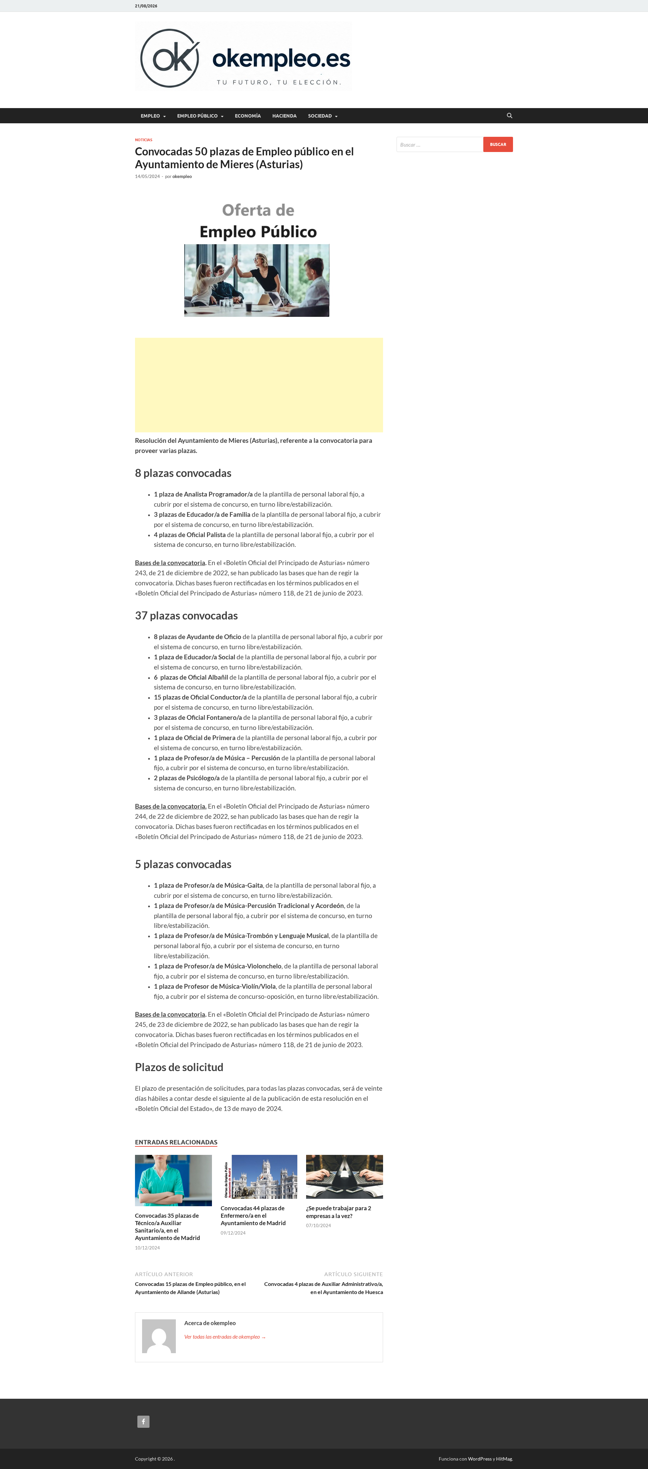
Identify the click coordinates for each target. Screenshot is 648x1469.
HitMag (504, 1459)
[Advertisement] (259, 385)
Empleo (150, 116)
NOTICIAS (143, 139)
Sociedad (320, 116)
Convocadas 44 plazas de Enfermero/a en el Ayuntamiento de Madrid (253, 1215)
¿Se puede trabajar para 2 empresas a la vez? (338, 1212)
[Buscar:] (455, 144)
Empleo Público (197, 116)
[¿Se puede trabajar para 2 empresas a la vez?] (344, 1179)
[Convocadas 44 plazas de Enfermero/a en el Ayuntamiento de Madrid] (259, 1179)
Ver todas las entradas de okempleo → (225, 1336)
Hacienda (284, 116)
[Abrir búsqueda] (510, 116)
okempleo (182, 176)
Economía (248, 116)
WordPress (480, 1459)
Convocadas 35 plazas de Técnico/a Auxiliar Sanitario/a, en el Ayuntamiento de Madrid (167, 1226)
